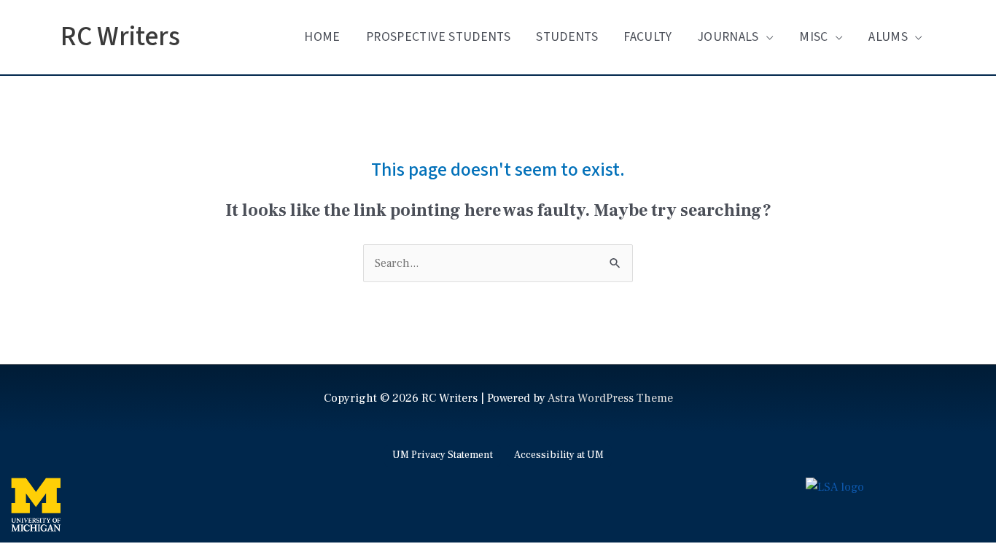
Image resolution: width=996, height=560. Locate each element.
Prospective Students (438, 37)
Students (567, 37)
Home (322, 37)
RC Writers (120, 37)
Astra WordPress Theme (610, 398)
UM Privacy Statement (442, 455)
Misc (813, 37)
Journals (728, 37)
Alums (888, 37)
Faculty (647, 37)
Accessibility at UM (559, 455)
